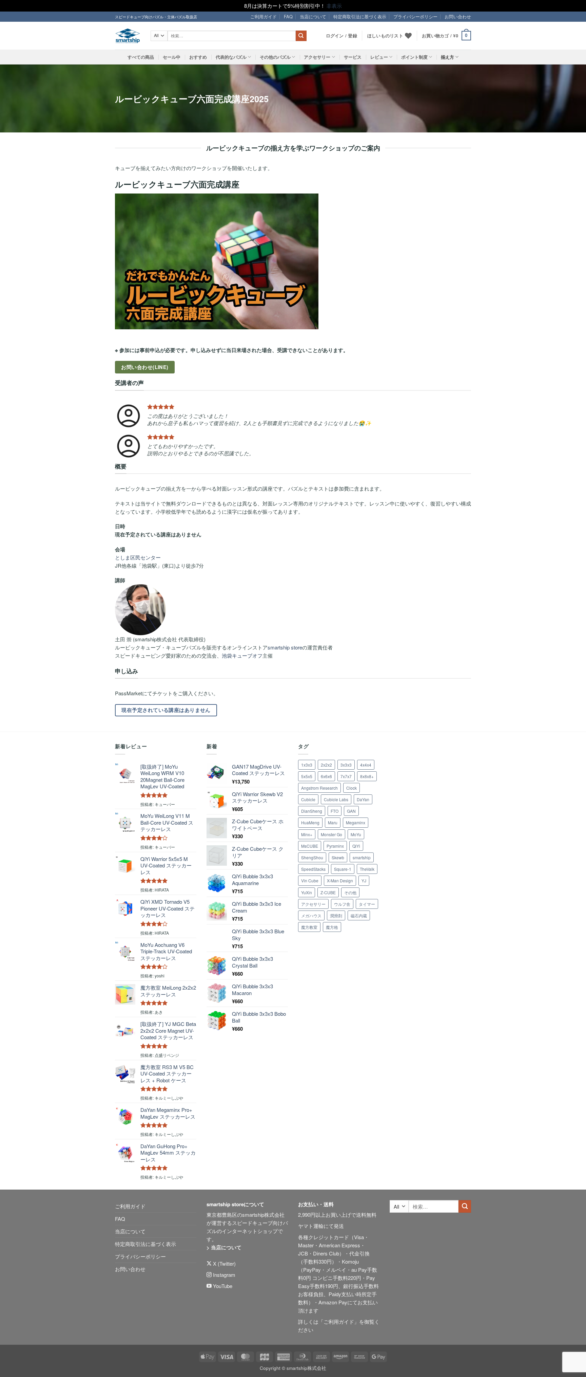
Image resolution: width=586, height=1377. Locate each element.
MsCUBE (309, 846)
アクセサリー (317, 57)
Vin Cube (309, 880)
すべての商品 (141, 57)
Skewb (338, 857)
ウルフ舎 (342, 904)
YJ (364, 880)
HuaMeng (310, 822)
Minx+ (306, 834)
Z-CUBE (328, 892)
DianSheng (311, 811)
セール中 (171, 57)
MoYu (356, 834)
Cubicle (308, 799)
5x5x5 (306, 776)
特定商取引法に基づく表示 (359, 16)
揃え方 (447, 57)
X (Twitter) (224, 1263)
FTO (334, 811)
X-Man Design (340, 880)
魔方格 (332, 927)
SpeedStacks (313, 869)
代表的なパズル (231, 57)
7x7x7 (346, 776)
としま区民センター (138, 557)
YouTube (222, 1285)
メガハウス (311, 915)
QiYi (356, 846)
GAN (351, 811)
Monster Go (331, 834)
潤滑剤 (336, 915)
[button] (446, 35)
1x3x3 (306, 765)
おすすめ (198, 57)
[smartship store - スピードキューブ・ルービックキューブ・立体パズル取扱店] (127, 36)
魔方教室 (309, 927)
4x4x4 (365, 765)
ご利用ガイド (263, 16)
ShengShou (312, 857)
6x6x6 (326, 776)
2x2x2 (326, 765)
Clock (351, 788)
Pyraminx (335, 846)
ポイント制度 (414, 57)
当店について (313, 16)
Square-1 (342, 869)
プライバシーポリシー (415, 16)
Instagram (223, 1274)
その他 (350, 892)
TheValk (367, 869)
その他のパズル (275, 57)
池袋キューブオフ (242, 655)
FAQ (288, 16)
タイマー (367, 904)
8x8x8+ (367, 776)
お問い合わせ (458, 16)
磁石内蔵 (359, 915)
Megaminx (355, 822)
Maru (332, 822)
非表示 (334, 5)
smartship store (285, 647)
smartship (362, 857)
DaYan (363, 799)
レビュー (379, 57)
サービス (353, 57)
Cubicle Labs (336, 799)
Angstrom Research (319, 788)
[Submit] (301, 36)
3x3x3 (346, 765)
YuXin (306, 892)
